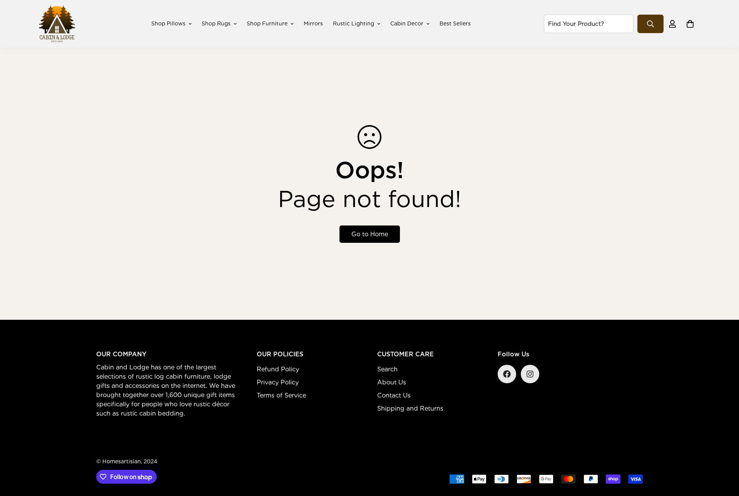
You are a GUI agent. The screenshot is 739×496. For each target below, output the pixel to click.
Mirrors (313, 23)
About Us (391, 382)
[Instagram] (530, 374)
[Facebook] (507, 374)
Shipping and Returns (410, 408)
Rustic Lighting (353, 23)
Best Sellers (455, 23)
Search (387, 369)
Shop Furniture (267, 23)
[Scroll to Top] (724, 454)
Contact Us (394, 395)
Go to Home (369, 234)
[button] (690, 24)
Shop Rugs (216, 23)
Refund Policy (278, 369)
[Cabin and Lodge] (57, 24)
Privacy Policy (278, 382)
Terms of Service (281, 395)
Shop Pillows (168, 23)
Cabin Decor (406, 23)
